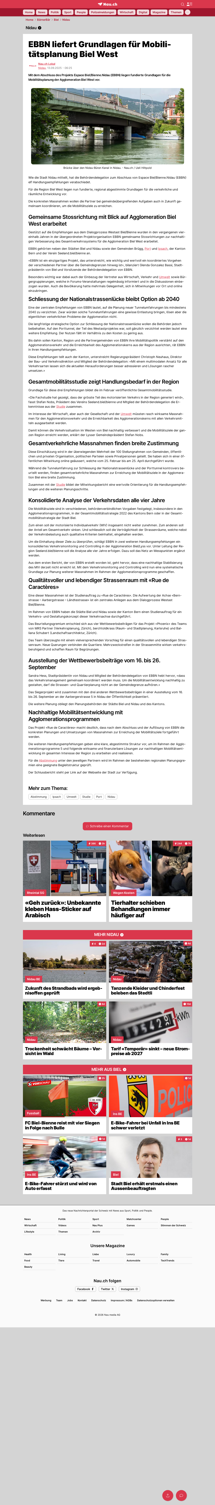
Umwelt (164, 277)
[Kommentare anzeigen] (181, 1495)
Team (59, 1300)
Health (28, 1254)
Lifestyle (29, 1231)
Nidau (66, 19)
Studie (60, 406)
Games (131, 1225)
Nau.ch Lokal (46, 63)
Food (27, 1260)
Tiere (61, 1260)
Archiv (96, 1231)
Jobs (70, 1300)
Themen (63, 1231)
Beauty (28, 1266)
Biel (56, 19)
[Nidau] (107, 28)
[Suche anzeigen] (182, 4)
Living (61, 1254)
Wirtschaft (30, 1225)
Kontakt (82, 1300)
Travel (96, 1260)
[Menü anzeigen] (189, 4)
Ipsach (163, 248)
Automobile (133, 1260)
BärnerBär (43, 19)
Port (148, 248)
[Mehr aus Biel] (107, 1069)
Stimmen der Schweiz (173, 1225)
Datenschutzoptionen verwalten (156, 1300)
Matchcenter (134, 1219)
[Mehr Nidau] (107, 935)
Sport (95, 1219)
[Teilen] (167, 1495)
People (165, 1219)
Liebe (95, 1254)
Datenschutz (98, 1300)
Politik (62, 1219)
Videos (62, 1225)
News (27, 1219)
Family (164, 1254)
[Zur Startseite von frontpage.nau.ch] (107, 4)
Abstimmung (48, 760)
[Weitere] (187, 12)
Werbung (46, 1300)
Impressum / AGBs (121, 1300)
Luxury (131, 1254)
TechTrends (167, 1260)
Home (29, 19)
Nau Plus (97, 1225)
